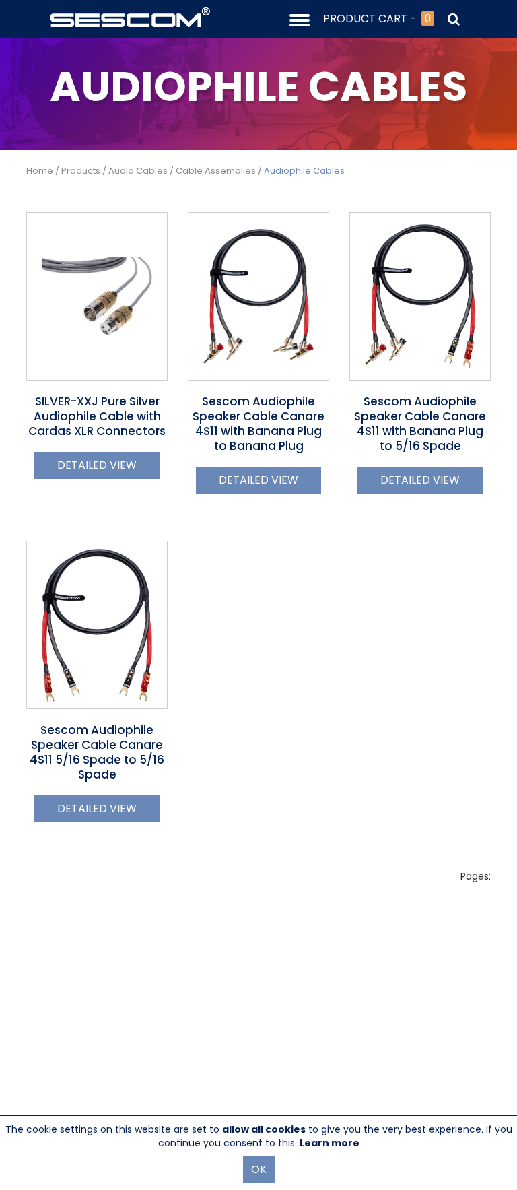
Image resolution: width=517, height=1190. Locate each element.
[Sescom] (130, 16)
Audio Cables (138, 170)
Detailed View (97, 465)
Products (80, 170)
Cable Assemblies (216, 170)
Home (39, 170)
